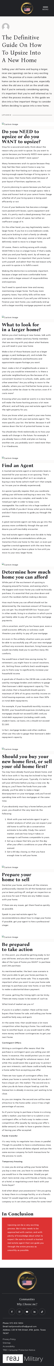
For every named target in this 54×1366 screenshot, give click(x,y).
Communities (27, 1299)
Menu (45, 9)
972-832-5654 (16, 1323)
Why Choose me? (27, 1304)
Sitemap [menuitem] (7, 1343)
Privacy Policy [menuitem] (9, 1339)
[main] (27, 642)
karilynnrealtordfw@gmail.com (23, 1326)
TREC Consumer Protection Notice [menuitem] (19, 1350)
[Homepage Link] (27, 8)
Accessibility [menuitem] (9, 1346)
